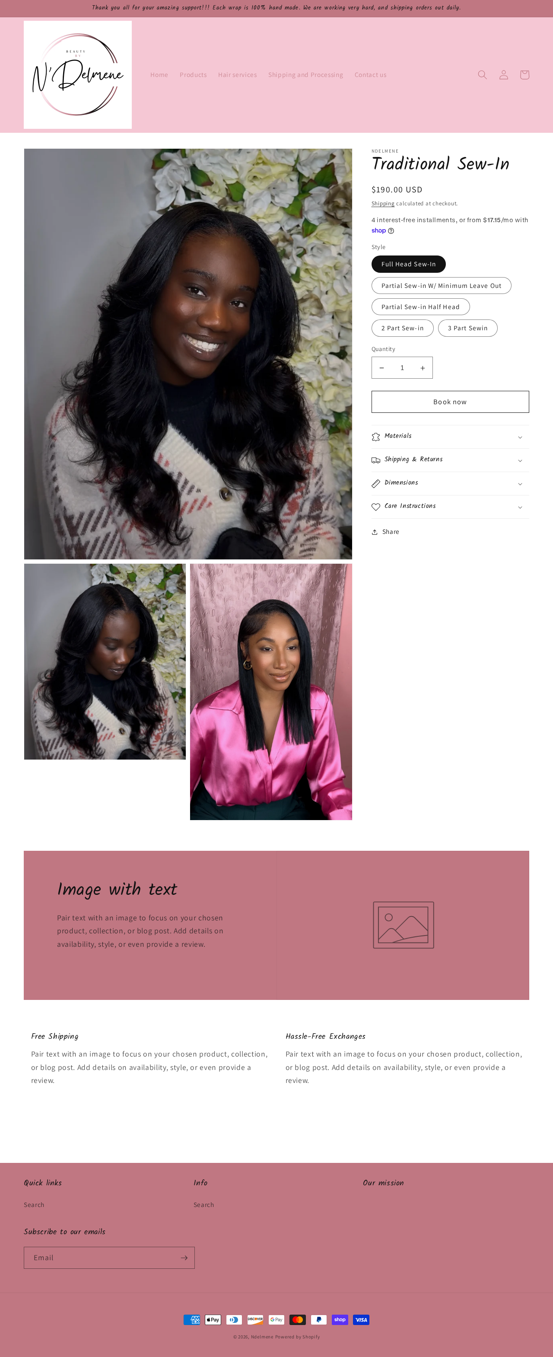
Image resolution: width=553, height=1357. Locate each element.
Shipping (383, 203)
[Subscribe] (184, 1258)
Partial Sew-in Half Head (420, 307)
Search (34, 1204)
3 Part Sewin (468, 328)
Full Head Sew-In (408, 264)
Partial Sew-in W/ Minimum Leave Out (441, 285)
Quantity (384, 349)
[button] (482, 74)
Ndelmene (262, 1337)
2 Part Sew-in (402, 328)
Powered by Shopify (297, 1337)
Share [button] (391, 531)
